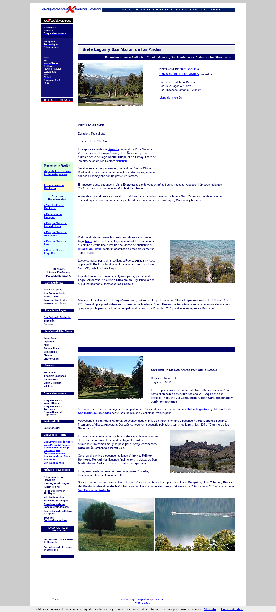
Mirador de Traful (89, 249)
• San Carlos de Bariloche (54, 206)
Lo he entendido (232, 609)
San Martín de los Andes (94, 413)
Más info (210, 609)
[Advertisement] (156, 28)
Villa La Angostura (197, 409)
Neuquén (121, 160)
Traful (88, 241)
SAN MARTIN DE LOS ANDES (179, 74)
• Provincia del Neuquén (53, 216)
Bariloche (113, 149)
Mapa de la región (170, 97)
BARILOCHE (188, 69)
